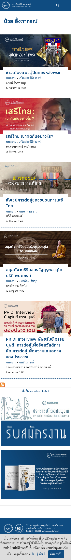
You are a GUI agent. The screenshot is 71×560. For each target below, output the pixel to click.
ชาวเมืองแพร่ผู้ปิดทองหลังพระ (33, 72)
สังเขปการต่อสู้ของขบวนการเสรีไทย (34, 202)
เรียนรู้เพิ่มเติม (39, 554)
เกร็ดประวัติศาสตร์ (30, 78)
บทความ (11, 78)
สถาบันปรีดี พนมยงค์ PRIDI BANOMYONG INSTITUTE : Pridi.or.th (18, 5)
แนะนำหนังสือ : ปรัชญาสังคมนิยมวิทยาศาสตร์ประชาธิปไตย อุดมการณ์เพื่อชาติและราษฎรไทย (35, 474)
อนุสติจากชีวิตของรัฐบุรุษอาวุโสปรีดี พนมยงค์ (34, 272)
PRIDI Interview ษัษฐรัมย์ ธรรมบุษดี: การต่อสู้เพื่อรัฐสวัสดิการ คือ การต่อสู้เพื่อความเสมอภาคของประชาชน (35, 347)
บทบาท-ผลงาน (28, 211)
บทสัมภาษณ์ (26, 362)
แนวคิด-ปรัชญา (28, 281)
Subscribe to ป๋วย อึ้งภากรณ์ (2, 385)
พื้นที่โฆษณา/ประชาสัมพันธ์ (35, 391)
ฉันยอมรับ (56, 554)
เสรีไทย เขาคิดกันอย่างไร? (29, 136)
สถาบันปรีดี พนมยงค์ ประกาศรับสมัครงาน (35, 421)
